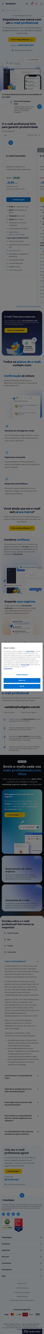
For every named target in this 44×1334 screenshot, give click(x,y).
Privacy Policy (25, 665)
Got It (22, 686)
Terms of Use (30, 651)
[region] (22, 667)
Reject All (22, 680)
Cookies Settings (22, 674)
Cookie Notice (8, 668)
